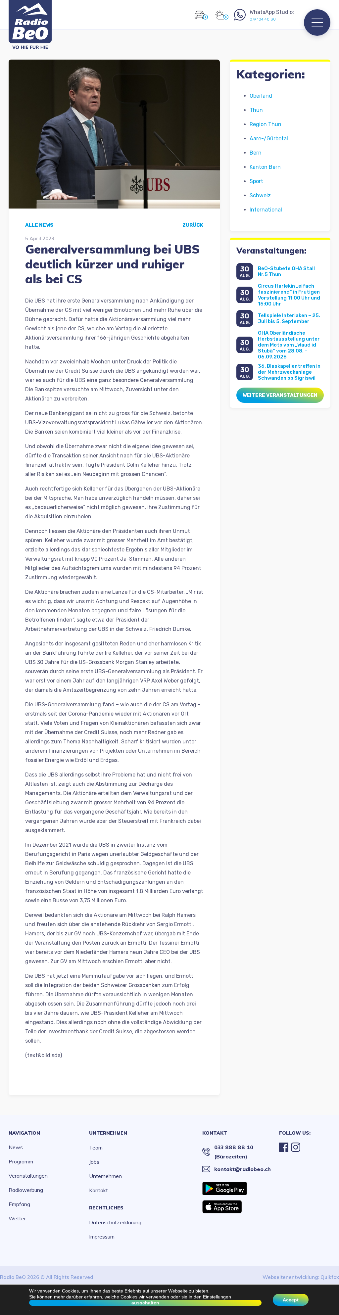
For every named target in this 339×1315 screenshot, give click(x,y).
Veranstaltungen (28, 1175)
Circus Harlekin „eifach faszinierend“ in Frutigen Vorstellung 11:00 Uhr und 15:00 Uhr (289, 295)
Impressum (102, 1236)
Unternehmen (108, 1133)
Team (96, 1147)
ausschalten (145, 1302)
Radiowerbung (26, 1190)
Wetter (17, 1218)
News (16, 1147)
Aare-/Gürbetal (269, 138)
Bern (256, 153)
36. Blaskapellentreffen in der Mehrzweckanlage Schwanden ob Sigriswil (289, 372)
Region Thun (265, 124)
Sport (256, 181)
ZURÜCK (192, 225)
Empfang (19, 1204)
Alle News (39, 225)
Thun (256, 110)
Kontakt (98, 1190)
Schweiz (260, 195)
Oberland (261, 96)
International (266, 210)
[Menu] (317, 22)
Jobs (94, 1161)
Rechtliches (106, 1208)
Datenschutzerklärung (115, 1222)
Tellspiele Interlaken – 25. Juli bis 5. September (289, 318)
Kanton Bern (265, 167)
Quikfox (329, 1277)
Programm (21, 1161)
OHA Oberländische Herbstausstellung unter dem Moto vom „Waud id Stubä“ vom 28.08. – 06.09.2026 (289, 345)
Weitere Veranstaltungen (280, 395)
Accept (291, 1299)
